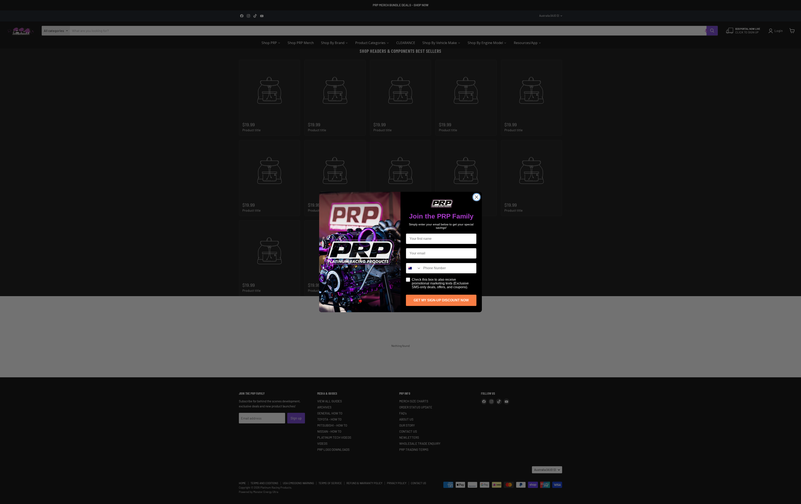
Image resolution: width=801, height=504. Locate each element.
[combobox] (413, 268)
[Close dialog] (476, 197)
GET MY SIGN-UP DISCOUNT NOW (441, 300)
